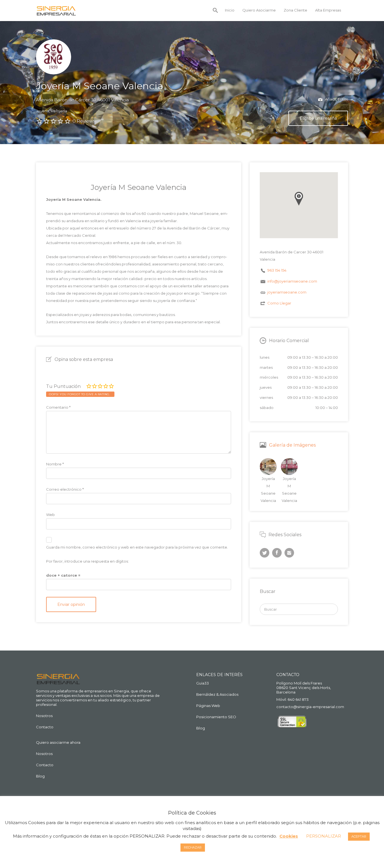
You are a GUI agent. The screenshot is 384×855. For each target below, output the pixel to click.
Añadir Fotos (336, 99)
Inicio (229, 10)
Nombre (55, 464)
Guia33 (202, 683)
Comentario (58, 407)
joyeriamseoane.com (286, 292)
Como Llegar (279, 303)
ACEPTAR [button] (358, 836)
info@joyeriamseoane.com (292, 281)
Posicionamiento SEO (216, 717)
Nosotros (44, 715)
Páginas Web (208, 705)
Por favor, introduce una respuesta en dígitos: (87, 561)
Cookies (288, 836)
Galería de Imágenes (292, 445)
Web (50, 514)
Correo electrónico (65, 489)
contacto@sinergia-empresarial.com (310, 706)
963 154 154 (276, 270)
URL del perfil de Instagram (289, 553)
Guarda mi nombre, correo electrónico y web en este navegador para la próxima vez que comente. (137, 547)
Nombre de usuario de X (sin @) (264, 553)
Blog (40, 776)
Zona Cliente (295, 10)
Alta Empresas (328, 10)
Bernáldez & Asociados (217, 694)
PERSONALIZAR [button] (323, 836)
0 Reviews (84, 121)
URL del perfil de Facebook (277, 553)
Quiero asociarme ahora (58, 742)
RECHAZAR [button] (193, 847)
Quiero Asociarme (259, 10)
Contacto (44, 727)
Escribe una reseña (318, 118)
